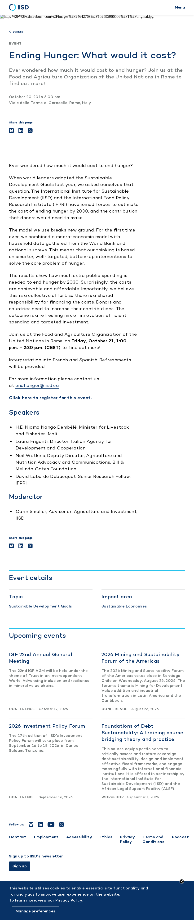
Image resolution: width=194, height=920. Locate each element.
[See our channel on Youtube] (51, 824)
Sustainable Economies (124, 606)
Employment (46, 836)
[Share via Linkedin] (20, 130)
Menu (180, 7)
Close (182, 881)
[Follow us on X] (61, 824)
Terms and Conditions (153, 839)
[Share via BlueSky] (11, 130)
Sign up (20, 866)
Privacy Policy (127, 839)
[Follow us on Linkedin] (40, 824)
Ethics (106, 836)
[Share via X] (30, 130)
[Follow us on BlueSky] (31, 824)
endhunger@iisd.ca (37, 385)
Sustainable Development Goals (40, 606)
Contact (17, 836)
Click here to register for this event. (50, 398)
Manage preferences (35, 911)
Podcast (180, 836)
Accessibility (79, 836)
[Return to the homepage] (20, 7)
